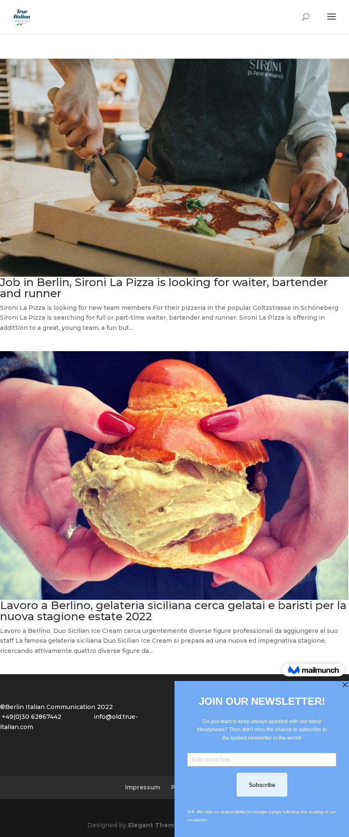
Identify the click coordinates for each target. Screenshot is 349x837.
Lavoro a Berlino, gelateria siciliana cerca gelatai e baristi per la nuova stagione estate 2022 (173, 611)
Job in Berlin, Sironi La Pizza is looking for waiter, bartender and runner (164, 287)
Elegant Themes (155, 825)
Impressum (142, 787)
